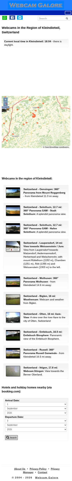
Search (13, 438)
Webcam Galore (46, 477)
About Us (19, 468)
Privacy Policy (38, 468)
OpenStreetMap (51, 147)
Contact (42, 472)
